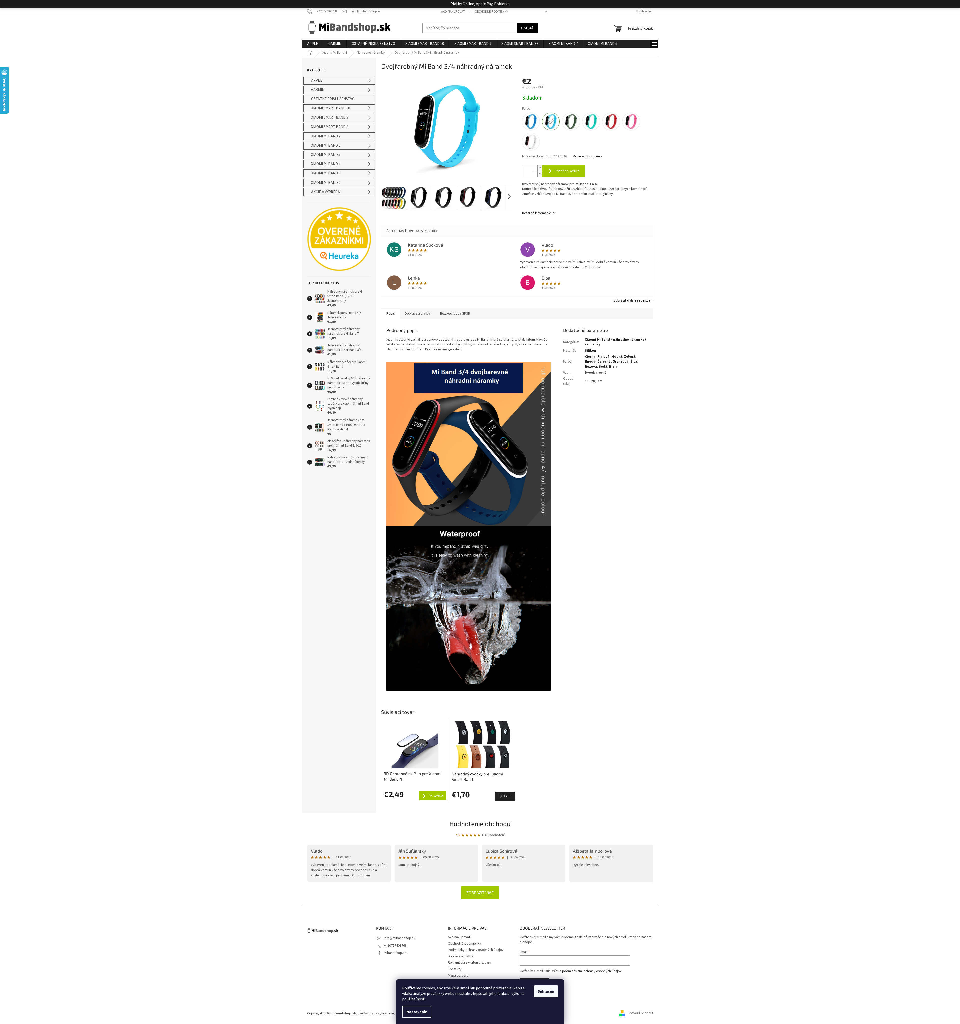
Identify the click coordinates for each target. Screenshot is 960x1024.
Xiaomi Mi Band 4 (325, 164)
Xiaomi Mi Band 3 (325, 173)
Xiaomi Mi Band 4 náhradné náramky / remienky (615, 342)
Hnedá (590, 361)
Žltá (633, 361)
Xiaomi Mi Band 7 (325, 136)
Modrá (616, 356)
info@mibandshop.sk (399, 938)
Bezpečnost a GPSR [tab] (455, 313)
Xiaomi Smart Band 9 (329, 117)
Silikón (590, 350)
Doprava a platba (460, 956)
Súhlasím (546, 991)
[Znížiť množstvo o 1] (539, 174)
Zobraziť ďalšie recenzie (632, 300)
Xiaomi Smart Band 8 (329, 127)
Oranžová (620, 361)
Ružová (591, 366)
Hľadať (527, 28)
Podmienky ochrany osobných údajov (476, 949)
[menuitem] (312, 44)
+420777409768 (395, 945)
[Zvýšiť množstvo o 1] (539, 168)
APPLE (316, 80)
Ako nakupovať (453, 11)
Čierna (590, 356)
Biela (613, 366)
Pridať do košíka (567, 171)
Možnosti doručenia (587, 156)
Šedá (603, 366)
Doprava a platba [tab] (417, 313)
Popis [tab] (390, 313)
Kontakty (454, 969)
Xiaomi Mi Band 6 (325, 145)
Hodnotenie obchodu (480, 823)
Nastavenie (416, 1012)
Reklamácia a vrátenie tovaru (469, 962)
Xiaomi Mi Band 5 (325, 154)
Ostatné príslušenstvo (333, 99)
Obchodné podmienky (491, 11)
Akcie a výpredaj (326, 192)
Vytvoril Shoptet (641, 1013)
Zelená (629, 356)
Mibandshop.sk (395, 952)
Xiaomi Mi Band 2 (325, 182)
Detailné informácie (536, 213)
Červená (604, 361)
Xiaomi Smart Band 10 (330, 108)
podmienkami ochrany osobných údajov (592, 971)
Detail (504, 796)
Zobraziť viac (480, 892)
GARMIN (317, 89)
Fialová (603, 356)
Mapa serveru (458, 975)
